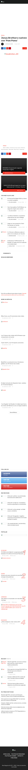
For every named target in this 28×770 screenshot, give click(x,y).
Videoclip (22, 149)
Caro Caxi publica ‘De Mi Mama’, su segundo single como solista (16, 207)
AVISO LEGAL (6, 754)
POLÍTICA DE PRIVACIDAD (18, 754)
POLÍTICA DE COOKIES (10, 756)
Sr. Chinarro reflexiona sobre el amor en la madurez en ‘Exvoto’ (16, 232)
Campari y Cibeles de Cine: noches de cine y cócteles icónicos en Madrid (16, 677)
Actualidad (3, 550)
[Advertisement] (14, 20)
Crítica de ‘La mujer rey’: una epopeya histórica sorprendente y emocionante (16, 503)
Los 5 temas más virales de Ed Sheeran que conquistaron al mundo (13, 336)
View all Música (13, 412)
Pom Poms (17, 149)
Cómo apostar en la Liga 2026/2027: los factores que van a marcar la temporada (17, 671)
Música (2, 35)
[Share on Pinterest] (10, 48)
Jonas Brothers (5, 149)
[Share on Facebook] (2, 48)
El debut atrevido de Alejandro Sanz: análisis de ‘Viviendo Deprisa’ (13, 383)
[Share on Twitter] (5, 48)
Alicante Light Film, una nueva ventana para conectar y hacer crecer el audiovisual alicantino (16, 663)
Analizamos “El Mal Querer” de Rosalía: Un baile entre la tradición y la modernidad (17, 242)
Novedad (11, 149)
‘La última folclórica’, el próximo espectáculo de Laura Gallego (16, 216)
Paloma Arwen (12, 202)
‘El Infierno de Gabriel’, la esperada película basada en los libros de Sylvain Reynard (13, 552)
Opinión (3, 573)
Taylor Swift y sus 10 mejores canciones (12, 342)
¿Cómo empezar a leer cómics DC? (10, 621)
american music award (16, 147)
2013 (5, 147)
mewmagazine (9, 44)
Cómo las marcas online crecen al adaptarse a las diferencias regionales (16, 684)
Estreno (23, 147)
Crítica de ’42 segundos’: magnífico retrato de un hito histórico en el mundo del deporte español (17, 517)
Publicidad (14, 758)
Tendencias (4, 596)
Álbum (8, 147)
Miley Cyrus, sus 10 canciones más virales (12, 316)
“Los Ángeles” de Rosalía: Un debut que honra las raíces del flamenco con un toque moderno (14, 404)
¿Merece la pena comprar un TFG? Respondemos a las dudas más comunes (13, 712)
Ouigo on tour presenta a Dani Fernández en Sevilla (15, 224)
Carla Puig (12, 246)
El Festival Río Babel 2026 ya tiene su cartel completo (17, 199)
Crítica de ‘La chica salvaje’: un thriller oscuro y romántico (16, 510)
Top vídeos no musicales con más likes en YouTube (12, 599)
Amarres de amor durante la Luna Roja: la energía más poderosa (12, 576)
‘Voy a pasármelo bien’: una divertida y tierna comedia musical (16, 524)
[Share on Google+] (7, 48)
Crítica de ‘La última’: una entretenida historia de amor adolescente (16, 496)
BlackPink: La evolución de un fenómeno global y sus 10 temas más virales (12, 362)
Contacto (20, 756)
